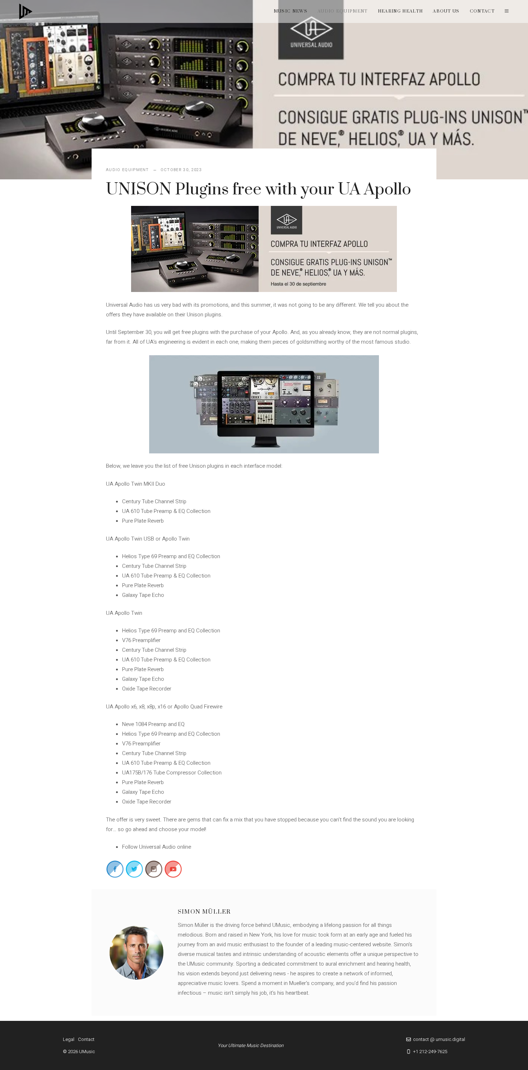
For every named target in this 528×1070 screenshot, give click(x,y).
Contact (482, 11)
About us (446, 11)
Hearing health (400, 11)
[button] (507, 11)
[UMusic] (26, 11)
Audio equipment (343, 11)
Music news (290, 11)
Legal (68, 1039)
